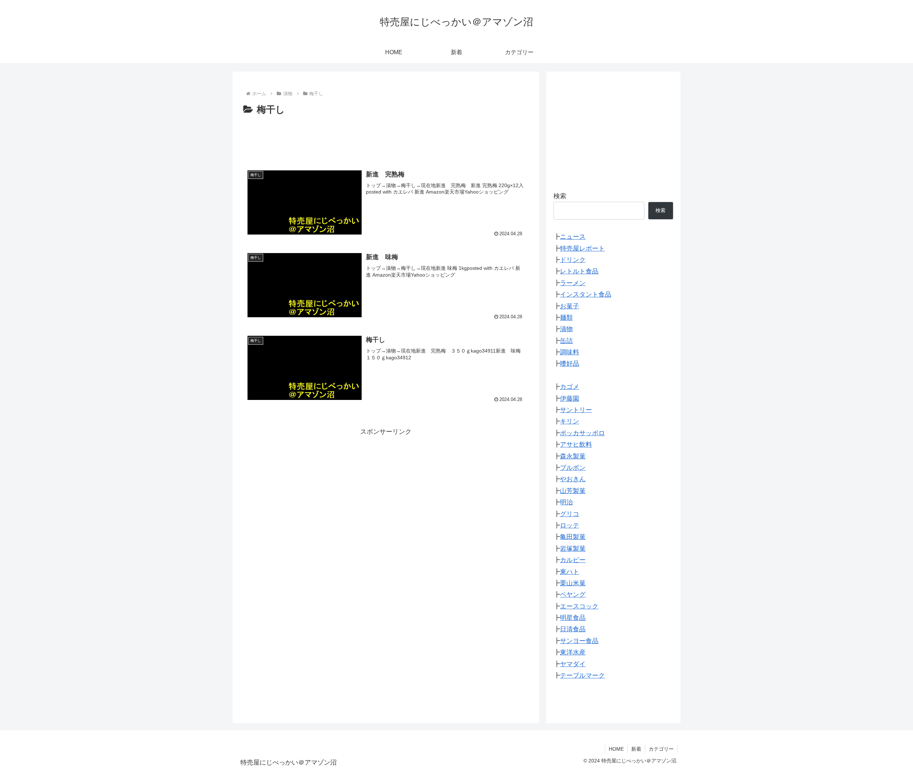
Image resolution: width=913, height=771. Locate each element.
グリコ (569, 514)
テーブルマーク (582, 675)
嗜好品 (569, 363)
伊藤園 (569, 398)
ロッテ (569, 525)
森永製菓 (573, 456)
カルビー (573, 560)
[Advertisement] (386, 137)
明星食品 (573, 617)
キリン (569, 421)
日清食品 (573, 629)
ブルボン (573, 467)
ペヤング (573, 594)
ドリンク (573, 259)
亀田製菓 (573, 536)
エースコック (579, 606)
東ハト (569, 571)
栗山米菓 (573, 583)
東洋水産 (573, 652)
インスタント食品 (585, 294)
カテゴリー (661, 749)
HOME (616, 749)
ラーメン (573, 283)
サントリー (576, 409)
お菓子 (569, 306)
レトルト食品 (579, 271)
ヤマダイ (573, 664)
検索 (560, 196)
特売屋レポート (582, 248)
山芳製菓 (573, 490)
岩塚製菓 (573, 548)
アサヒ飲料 (576, 444)
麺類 (566, 317)
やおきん (573, 479)
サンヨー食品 (579, 640)
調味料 (569, 352)
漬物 (566, 329)
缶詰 (566, 340)
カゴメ (569, 386)
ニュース (573, 236)
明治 (566, 502)
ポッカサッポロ (582, 433)
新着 (636, 749)
